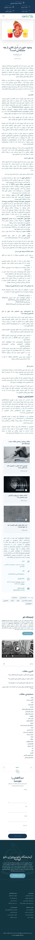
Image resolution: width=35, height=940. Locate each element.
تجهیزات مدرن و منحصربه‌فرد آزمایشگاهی (17, 545)
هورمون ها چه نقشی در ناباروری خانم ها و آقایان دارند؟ (20, 675)
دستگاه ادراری (23, 597)
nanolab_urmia (19, 590)
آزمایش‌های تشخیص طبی (28, 901)
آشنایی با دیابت (29, 700)
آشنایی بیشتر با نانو (27, 633)
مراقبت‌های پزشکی (29, 757)
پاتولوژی (31, 716)
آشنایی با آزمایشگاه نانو (17, 876)
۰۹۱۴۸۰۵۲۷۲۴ (26, 421)
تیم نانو (13, 406)
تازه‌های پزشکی (29, 721)
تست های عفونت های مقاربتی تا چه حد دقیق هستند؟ (20, 683)
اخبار (32, 702)
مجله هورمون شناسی (28, 755)
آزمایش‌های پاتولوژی (29, 898)
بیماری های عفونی (29, 714)
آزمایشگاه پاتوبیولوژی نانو (19, 935)
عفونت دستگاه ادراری (26, 601)
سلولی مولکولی (29, 741)
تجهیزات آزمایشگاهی (13, 896)
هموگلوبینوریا (28, 604)
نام (26, 806)
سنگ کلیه (14, 597)
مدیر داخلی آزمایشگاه (12, 903)
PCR (32, 698)
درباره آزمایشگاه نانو (13, 893)
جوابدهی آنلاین (29, 433)
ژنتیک (32, 737)
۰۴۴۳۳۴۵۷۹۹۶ (20, 419)
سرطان (31, 739)
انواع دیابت (30, 704)
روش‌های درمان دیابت (28, 732)
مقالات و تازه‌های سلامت (12, 915)
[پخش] (31, 656)
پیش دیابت (30, 718)
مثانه (12, 601)
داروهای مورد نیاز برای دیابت (26, 725)
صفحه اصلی (30, 893)
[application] (17, 649)
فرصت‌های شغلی (13, 912)
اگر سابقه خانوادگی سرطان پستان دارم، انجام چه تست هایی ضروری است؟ (17, 687)
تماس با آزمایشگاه (29, 907)
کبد (32, 748)
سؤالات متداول (30, 917)
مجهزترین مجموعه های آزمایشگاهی (10, 620)
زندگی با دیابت (30, 734)
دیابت (32, 727)
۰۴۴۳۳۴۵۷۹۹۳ (29, 419)
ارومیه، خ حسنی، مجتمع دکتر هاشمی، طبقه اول (14, 566)
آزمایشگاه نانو (16, 54)
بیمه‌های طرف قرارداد (29, 915)
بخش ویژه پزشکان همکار (27, 709)
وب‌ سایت (25, 825)
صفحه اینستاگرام (13, 917)
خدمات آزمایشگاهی (29, 896)
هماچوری (5, 601)
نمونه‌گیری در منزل (29, 910)
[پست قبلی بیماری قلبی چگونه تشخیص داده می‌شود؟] (4, 767)
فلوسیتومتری (30, 744)
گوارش (31, 753)
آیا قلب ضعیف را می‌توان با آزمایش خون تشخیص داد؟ (20, 679)
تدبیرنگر (21, 933)
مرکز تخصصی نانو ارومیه (26, 400)
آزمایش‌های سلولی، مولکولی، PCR (26, 903)
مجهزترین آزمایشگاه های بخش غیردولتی (12, 863)
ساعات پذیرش (21, 579)
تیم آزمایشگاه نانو (13, 898)
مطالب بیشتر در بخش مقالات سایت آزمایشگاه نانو (19, 442)
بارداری (31, 707)
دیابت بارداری (30, 730)
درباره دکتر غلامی (13, 901)
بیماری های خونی (29, 711)
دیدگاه (25, 789)
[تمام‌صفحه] (4, 656)
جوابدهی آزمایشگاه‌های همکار (11, 910)
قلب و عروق (30, 746)
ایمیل (25, 816)
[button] (17, 648)
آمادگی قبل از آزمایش (29, 912)
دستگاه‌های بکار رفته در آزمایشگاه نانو (23, 408)
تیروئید (31, 723)
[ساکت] (6, 656)
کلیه (17, 45)
